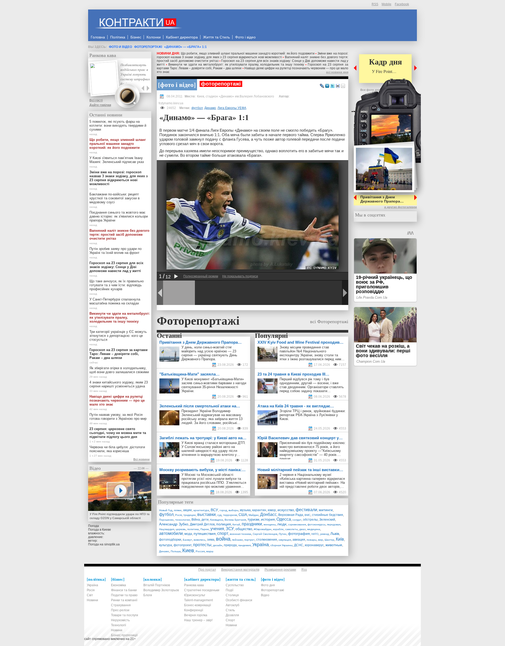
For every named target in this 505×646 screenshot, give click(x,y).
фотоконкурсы (316, 524)
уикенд (324, 533)
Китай (236, 524)
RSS (375, 4)
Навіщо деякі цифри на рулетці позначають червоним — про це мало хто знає (117, 400)
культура (165, 545)
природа (230, 545)
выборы (233, 510)
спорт (222, 533)
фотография (299, 533)
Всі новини (141, 459)
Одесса (283, 519)
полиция (223, 524)
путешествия (205, 533)
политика (193, 529)
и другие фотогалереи (400, 207)
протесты (202, 545)
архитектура (201, 510)
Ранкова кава (102, 55)
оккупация (285, 539)
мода (188, 534)
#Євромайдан (262, 529)
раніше (285, 459)
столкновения (266, 539)
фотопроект (182, 545)
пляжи (177, 510)
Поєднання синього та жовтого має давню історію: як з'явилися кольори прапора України (118, 216)
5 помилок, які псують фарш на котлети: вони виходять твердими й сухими (117, 125)
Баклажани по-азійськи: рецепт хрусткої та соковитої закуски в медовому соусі (114, 198)
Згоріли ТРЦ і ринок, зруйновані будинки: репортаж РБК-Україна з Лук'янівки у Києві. (313, 415)
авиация (298, 539)
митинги (326, 510)
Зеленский (327, 519)
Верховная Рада (290, 515)
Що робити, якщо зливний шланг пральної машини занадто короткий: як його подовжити (248, 53)
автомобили (171, 533)
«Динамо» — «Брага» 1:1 (185, 47)
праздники (252, 524)
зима (210, 539)
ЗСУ (230, 528)
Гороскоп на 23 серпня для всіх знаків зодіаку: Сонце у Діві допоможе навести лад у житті (116, 267)
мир (320, 539)
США (243, 514)
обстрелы (310, 519)
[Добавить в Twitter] (332, 86)
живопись (199, 539)
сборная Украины (281, 545)
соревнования (297, 524)
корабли (278, 529)
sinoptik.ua (112, 544)
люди (281, 524)
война (223, 539)
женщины (270, 524)
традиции (189, 515)
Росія (178, 515)
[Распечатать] (338, 86)
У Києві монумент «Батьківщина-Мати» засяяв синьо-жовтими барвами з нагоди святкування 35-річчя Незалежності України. (213, 385)
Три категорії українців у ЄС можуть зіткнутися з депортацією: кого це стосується (118, 336)
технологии (182, 519)
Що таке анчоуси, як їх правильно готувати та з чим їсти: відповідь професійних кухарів (116, 285)
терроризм (230, 515)
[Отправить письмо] (343, 86)
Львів (334, 533)
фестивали (306, 509)
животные (333, 545)
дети (205, 519)
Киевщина (216, 519)
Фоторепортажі (148, 47)
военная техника (240, 533)
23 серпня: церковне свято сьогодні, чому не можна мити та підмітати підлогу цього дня (117, 433)
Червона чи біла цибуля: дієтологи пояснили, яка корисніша (117, 449)
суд (219, 515)
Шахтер (329, 539)
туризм (253, 519)
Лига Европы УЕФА (232, 108)
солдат (296, 519)
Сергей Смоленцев (265, 533)
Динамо (210, 108)
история (268, 519)
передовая (333, 524)
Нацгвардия (166, 529)
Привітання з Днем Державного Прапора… (382, 199)
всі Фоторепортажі (329, 321)
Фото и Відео (120, 47)
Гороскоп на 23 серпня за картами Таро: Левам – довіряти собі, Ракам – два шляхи (118, 354)
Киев (188, 550)
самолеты (291, 529)
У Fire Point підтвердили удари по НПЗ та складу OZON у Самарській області (119, 516)
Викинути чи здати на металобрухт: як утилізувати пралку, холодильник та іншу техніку (236, 64)
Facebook (402, 4)
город (223, 510)
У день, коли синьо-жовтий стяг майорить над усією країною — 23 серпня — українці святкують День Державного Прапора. (209, 353)
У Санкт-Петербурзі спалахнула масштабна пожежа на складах (114, 301)
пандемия (244, 545)
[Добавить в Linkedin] (327, 86)
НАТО (315, 533)
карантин (259, 510)
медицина (313, 529)
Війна (195, 519)
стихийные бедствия (327, 515)
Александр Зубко (173, 524)
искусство (285, 510)
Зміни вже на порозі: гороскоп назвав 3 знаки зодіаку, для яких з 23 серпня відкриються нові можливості (252, 55)
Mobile (386, 4)
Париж (204, 529)
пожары (311, 539)
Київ (340, 539)
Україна (260, 544)
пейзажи (237, 539)
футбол (197, 108)
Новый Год (165, 510)
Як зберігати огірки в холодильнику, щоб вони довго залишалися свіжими (119, 370)
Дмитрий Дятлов (202, 524)
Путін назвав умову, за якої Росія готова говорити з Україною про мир (118, 417)
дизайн (217, 545)
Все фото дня (370, 89)
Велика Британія (235, 519)
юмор (272, 510)
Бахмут (187, 539)
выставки (206, 514)
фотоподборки (170, 539)
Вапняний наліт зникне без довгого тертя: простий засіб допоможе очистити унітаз (119, 234)
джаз (302, 529)
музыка (245, 510)
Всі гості (96, 100)
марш (209, 551)
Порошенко (166, 519)
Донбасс (268, 514)
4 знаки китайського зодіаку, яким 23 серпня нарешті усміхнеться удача (118, 384)
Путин (282, 533)
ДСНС (298, 545)
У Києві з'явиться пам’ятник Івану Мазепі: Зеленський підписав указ (116, 160)
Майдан (254, 515)
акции (187, 510)
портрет (249, 539)
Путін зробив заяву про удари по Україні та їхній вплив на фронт (115, 251)
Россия (200, 551)
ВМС (307, 515)
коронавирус (314, 545)
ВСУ (214, 510)
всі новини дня (337, 72)
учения (217, 528)
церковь (181, 529)
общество (243, 529)
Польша (176, 551)
